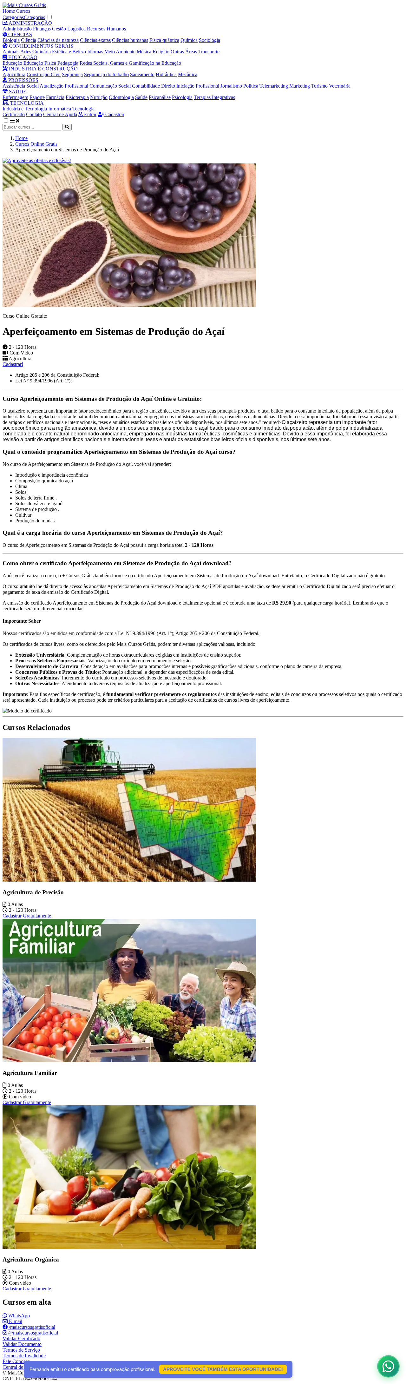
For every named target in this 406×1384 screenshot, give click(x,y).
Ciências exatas (95, 40)
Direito (168, 86)
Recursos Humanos (106, 28)
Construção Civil (44, 74)
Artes (25, 51)
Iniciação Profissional (197, 86)
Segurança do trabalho (106, 74)
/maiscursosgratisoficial (31, 1327)
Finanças (42, 28)
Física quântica (164, 40)
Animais (11, 51)
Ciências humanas (130, 40)
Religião (161, 51)
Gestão (59, 28)
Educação (12, 63)
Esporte (37, 97)
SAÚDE (17, 91)
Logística (76, 28)
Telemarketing (273, 86)
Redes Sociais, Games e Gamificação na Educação (130, 63)
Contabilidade (146, 86)
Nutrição (99, 97)
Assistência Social (21, 86)
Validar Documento (22, 1344)
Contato (34, 114)
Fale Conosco (16, 1361)
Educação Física (39, 63)
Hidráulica (166, 74)
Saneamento (142, 74)
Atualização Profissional (64, 86)
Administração (17, 28)
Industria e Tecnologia (25, 108)
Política (250, 86)
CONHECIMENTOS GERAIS (40, 46)
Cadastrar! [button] (13, 364)
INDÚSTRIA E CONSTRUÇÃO (43, 68)
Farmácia (55, 97)
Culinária (41, 51)
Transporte (208, 51)
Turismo (319, 86)
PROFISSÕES (22, 80)
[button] (9, 120)
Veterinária (339, 86)
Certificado (14, 114)
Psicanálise (160, 97)
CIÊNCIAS (19, 34)
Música (144, 51)
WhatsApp (18, 1315)
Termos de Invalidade (24, 1355)
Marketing (299, 86)
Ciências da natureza (58, 40)
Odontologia (121, 97)
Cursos (23, 11)
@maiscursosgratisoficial (32, 1332)
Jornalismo (231, 86)
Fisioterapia (77, 97)
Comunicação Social (110, 86)
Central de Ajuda (60, 114)
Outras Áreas (184, 51)
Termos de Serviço (21, 1350)
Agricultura (14, 74)
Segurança (72, 74)
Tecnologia (83, 108)
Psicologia (182, 97)
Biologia (11, 40)
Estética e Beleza (69, 51)
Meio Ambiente (119, 51)
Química (189, 40)
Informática (59, 108)
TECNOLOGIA (26, 103)
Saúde (141, 97)
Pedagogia (67, 63)
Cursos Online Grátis (36, 144)
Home (9, 11)
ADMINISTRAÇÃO (30, 23)
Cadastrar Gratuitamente (27, 915)
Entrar (89, 114)
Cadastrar (114, 114)
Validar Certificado (21, 1338)
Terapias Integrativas (214, 97)
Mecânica (187, 74)
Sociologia (209, 40)
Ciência (28, 40)
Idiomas (95, 51)
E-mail (15, 1321)
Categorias (13, 17)
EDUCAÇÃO (22, 57)
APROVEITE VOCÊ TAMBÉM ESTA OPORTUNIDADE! (223, 1369)
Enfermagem (15, 97)
